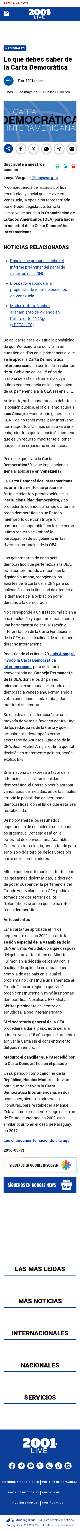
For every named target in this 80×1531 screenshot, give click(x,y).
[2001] (40, 14)
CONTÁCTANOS (52, 1502)
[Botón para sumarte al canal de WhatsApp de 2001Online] (57, 167)
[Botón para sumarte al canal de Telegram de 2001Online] (65, 167)
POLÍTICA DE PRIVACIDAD (60, 1482)
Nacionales (15, 48)
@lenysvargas (44, 177)
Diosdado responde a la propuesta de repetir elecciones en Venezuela (38, 289)
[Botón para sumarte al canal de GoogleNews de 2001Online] (40, 1185)
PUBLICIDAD (50, 1492)
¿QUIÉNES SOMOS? (26, 1502)
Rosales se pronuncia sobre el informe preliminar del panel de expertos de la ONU (37, 267)
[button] (21, 149)
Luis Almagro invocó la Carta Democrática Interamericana (39, 660)
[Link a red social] (12, 1465)
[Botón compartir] (8, 149)
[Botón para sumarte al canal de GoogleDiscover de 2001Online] (40, 1165)
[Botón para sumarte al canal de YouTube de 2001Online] (73, 167)
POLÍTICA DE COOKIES (23, 1492)
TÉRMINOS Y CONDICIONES (20, 1482)
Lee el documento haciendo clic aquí (37, 1140)
